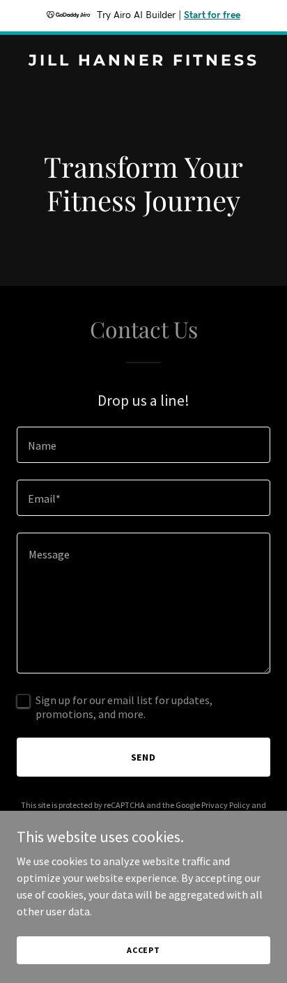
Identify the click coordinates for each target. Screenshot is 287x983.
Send (144, 757)
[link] (143, 61)
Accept (143, 950)
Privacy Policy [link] (225, 805)
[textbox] (143, 445)
